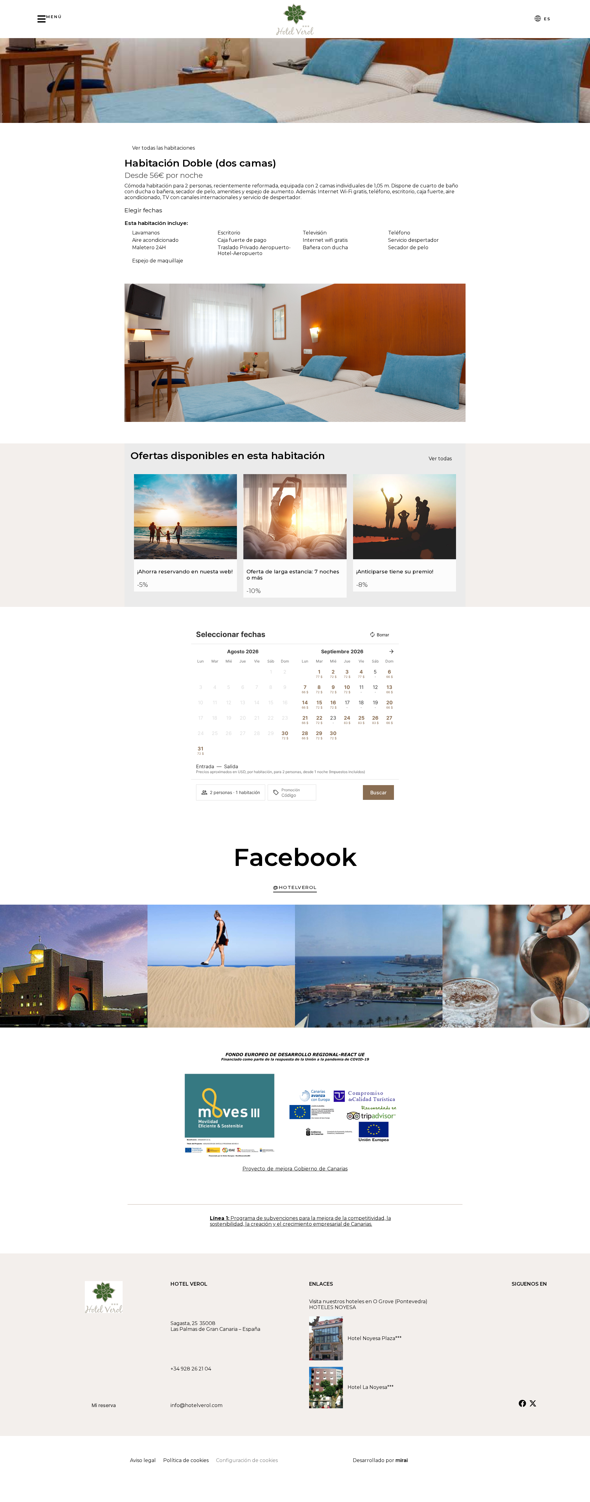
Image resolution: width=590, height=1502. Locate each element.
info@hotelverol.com (196, 1405)
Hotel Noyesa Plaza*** (375, 1338)
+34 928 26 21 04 (191, 1369)
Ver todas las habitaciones (163, 148)
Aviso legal (143, 1460)
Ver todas (440, 459)
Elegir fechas (143, 210)
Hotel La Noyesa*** (372, 1387)
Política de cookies (186, 1460)
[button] (130, 353)
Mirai (401, 1460)
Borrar (383, 634)
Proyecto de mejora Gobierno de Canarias (295, 1169)
